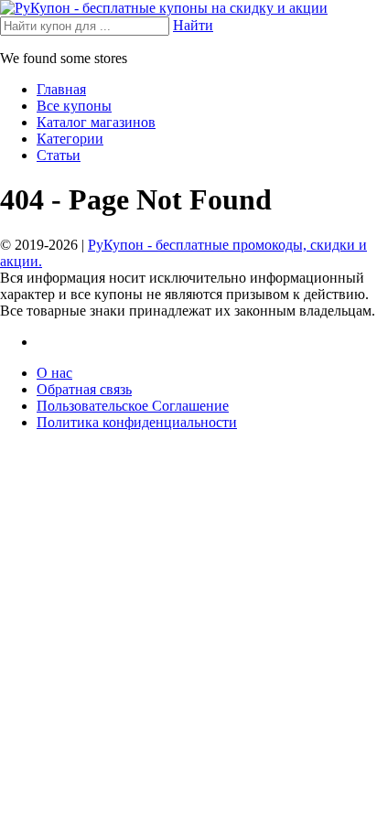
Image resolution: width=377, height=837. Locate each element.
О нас (54, 373)
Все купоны (74, 105)
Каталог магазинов (96, 122)
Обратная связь (84, 389)
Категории (70, 138)
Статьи (59, 155)
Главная (61, 89)
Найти (193, 25)
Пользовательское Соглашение (133, 405)
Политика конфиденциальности (137, 422)
